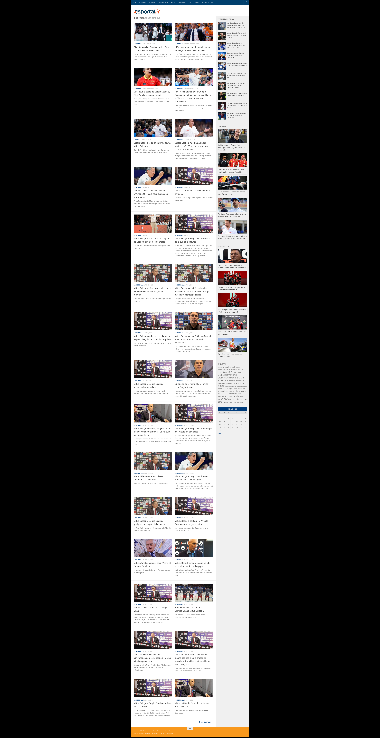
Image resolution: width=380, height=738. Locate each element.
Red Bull (241, 396)
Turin (241, 399)
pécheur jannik (231, 396)
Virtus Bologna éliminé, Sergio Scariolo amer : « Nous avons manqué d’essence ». (193, 339)
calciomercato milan (223, 369)
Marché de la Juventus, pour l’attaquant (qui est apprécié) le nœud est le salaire (237, 85)
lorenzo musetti (240, 380)
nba (219, 394)
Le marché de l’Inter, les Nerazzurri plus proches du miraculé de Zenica (236, 45)
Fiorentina (239, 372)
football (221, 375)
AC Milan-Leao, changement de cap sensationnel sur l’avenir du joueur (237, 105)
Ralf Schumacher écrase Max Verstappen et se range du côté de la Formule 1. (231, 147)
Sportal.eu (155, 733)
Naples (243, 391)
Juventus (222, 380)
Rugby (197, 2)
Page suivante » (206, 722)
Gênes (240, 378)
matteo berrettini (238, 388)
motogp (236, 391)
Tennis (173, 2)
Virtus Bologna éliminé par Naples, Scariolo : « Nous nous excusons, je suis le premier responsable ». (192, 291)
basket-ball (138, 44)
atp (224, 367)
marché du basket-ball (225, 383)
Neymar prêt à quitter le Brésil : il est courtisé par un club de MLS (237, 75)
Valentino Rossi (227, 402)
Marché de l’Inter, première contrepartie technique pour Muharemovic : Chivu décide (236, 25)
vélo (243, 402)
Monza (231, 391)
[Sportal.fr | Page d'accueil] (147, 12)
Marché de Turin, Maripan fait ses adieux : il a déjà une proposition (236, 115)
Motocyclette (163, 2)
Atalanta (220, 367)
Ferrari (233, 372)
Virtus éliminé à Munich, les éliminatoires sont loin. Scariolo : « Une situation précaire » (152, 657)
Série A (136, 139)
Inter (244, 378)
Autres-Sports (207, 2)
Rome (220, 399)
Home (134, 2)
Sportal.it (147, 733)
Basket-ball (182, 2)
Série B (230, 399)
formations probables (227, 376)
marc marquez (228, 388)
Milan (226, 391)
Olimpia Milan (232, 394)
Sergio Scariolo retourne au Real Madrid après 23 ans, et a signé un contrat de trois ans (191, 146)
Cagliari (238, 367)
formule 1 (233, 378)
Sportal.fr (162, 733)
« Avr (219, 433)
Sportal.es (170, 733)
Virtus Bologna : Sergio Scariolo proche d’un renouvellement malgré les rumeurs (152, 291)
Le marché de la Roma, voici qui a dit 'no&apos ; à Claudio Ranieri (236, 35)
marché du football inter (231, 386)
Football (142, 2)
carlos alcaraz (233, 369)
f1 (229, 372)
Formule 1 (152, 2)
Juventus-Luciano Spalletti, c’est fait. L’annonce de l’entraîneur (235, 55)
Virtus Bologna (237, 402)
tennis (236, 399)
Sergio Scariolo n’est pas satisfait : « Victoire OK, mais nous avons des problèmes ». (151, 193)
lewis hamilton (231, 380)
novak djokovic (223, 393)
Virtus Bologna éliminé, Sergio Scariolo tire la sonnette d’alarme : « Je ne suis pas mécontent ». (152, 431)
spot (225, 399)
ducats (225, 372)
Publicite (168, 731)
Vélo (190, 2)
